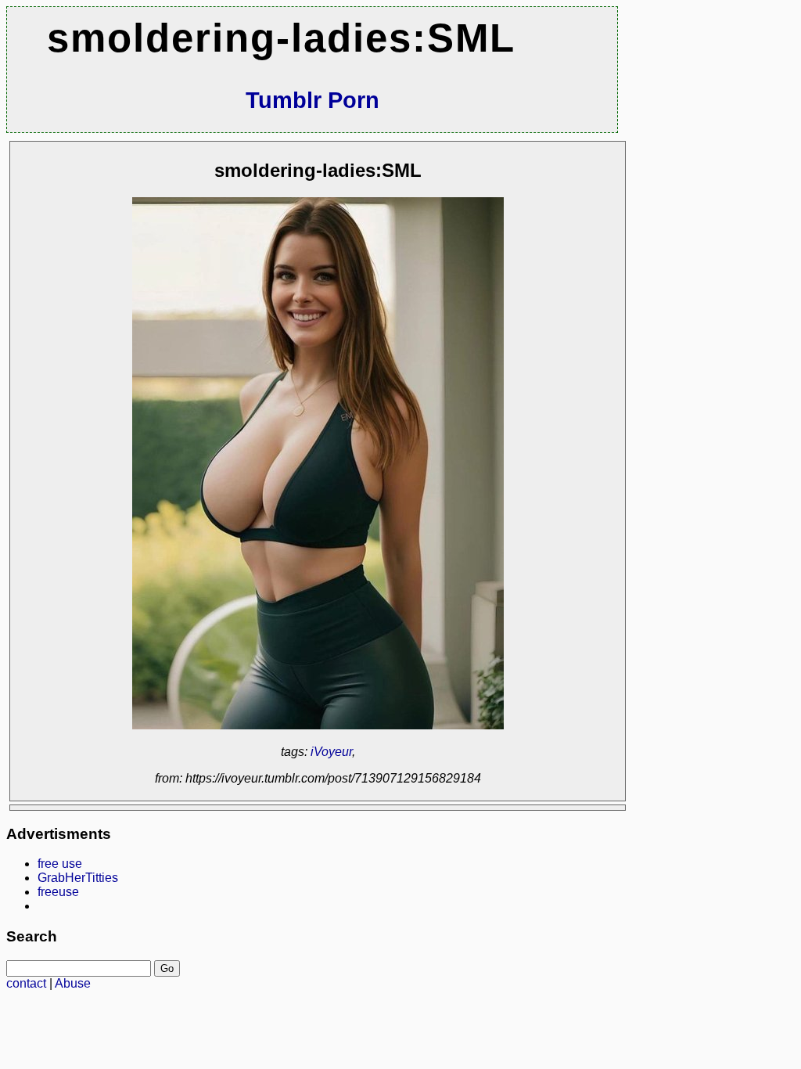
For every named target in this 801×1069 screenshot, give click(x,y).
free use (60, 863)
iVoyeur (331, 751)
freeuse (58, 891)
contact (26, 983)
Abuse (73, 983)
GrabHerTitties (78, 877)
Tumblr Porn (312, 100)
